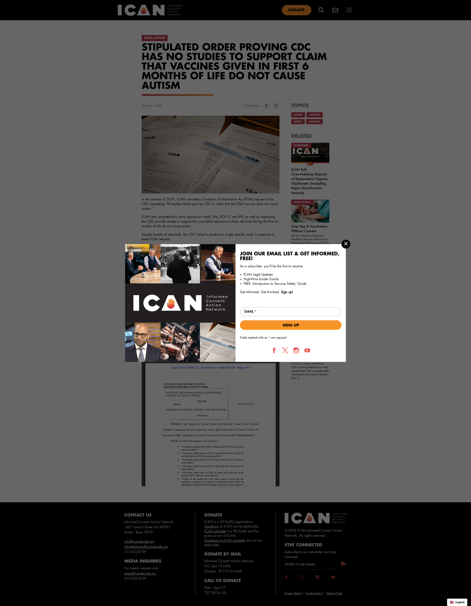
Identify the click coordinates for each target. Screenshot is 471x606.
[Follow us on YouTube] (307, 350)
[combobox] (457, 602)
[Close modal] (345, 244)
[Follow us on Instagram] (296, 350)
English (460, 602)
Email (250, 311)
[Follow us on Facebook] (274, 350)
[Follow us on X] (285, 350)
